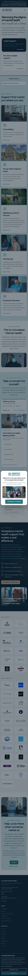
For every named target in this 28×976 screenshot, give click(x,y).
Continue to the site (14, 501)
